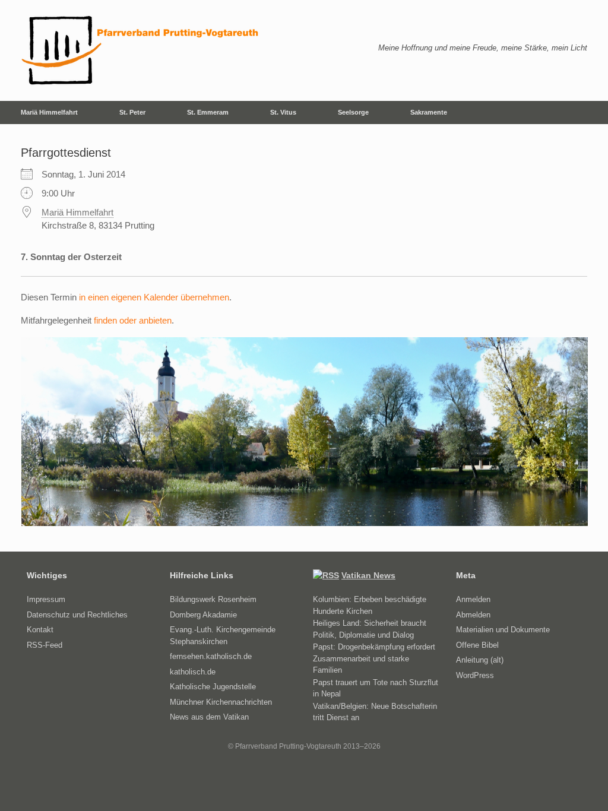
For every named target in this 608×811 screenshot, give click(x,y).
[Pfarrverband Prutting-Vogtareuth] (141, 50)
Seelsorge (353, 112)
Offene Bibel (477, 645)
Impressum (46, 599)
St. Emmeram (208, 112)
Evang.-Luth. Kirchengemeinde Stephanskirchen (223, 635)
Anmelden (473, 599)
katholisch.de (193, 671)
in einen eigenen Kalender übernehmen (154, 297)
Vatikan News (368, 575)
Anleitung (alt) (480, 659)
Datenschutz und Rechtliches (77, 614)
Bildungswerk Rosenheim (213, 599)
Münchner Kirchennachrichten (221, 702)
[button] (590, 112)
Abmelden (473, 614)
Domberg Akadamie (203, 614)
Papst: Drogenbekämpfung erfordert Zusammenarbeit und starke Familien (374, 658)
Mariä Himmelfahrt (49, 112)
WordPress (475, 675)
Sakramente (428, 112)
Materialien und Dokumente (503, 629)
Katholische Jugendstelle (213, 686)
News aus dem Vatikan (209, 716)
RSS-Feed (44, 645)
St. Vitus (283, 112)
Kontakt (40, 629)
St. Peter (132, 112)
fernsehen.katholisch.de (211, 656)
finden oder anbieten (133, 320)
